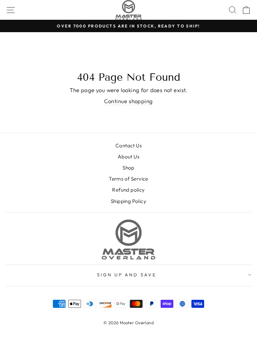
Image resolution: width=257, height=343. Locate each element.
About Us (128, 156)
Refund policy (128, 190)
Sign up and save (127, 274)
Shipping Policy (128, 201)
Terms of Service (128, 179)
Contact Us (128, 145)
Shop (128, 167)
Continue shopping (128, 101)
